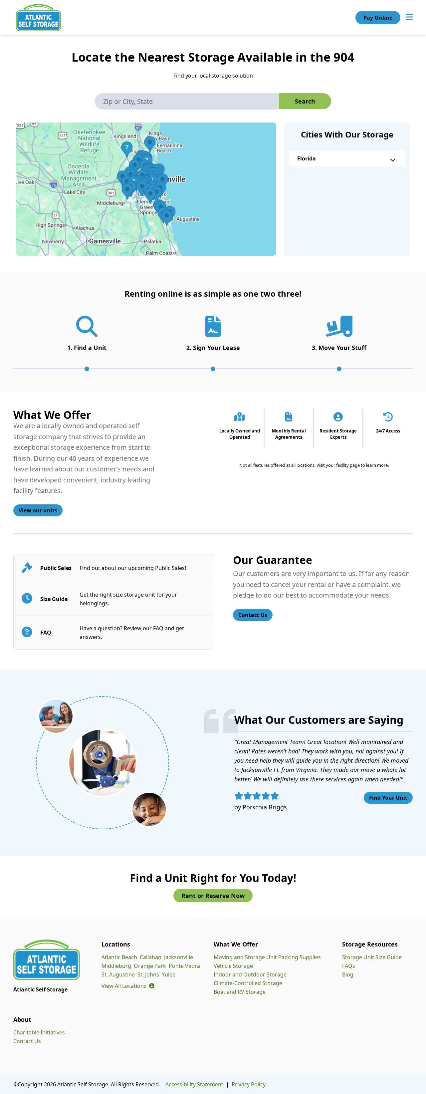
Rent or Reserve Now (213, 896)
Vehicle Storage (233, 965)
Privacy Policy (249, 1084)
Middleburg (116, 965)
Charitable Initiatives (39, 1032)
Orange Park (150, 965)
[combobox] (186, 101)
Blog (347, 974)
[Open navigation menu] (409, 17)
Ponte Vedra (184, 965)
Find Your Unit (388, 797)
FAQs (348, 965)
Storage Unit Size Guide (372, 957)
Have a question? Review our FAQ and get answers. (132, 633)
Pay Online (377, 17)
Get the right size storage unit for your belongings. (128, 599)
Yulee (168, 974)
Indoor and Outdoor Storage (250, 974)
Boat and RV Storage (240, 991)
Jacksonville (178, 957)
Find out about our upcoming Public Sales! (133, 568)
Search (305, 101)
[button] (146, 189)
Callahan (150, 957)
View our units (38, 510)
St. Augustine (118, 974)
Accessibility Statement (194, 1084)
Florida (306, 158)
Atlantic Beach (119, 957)
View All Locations (128, 985)
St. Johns (148, 974)
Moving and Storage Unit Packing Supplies (267, 957)
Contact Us (252, 615)
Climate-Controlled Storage (248, 983)
